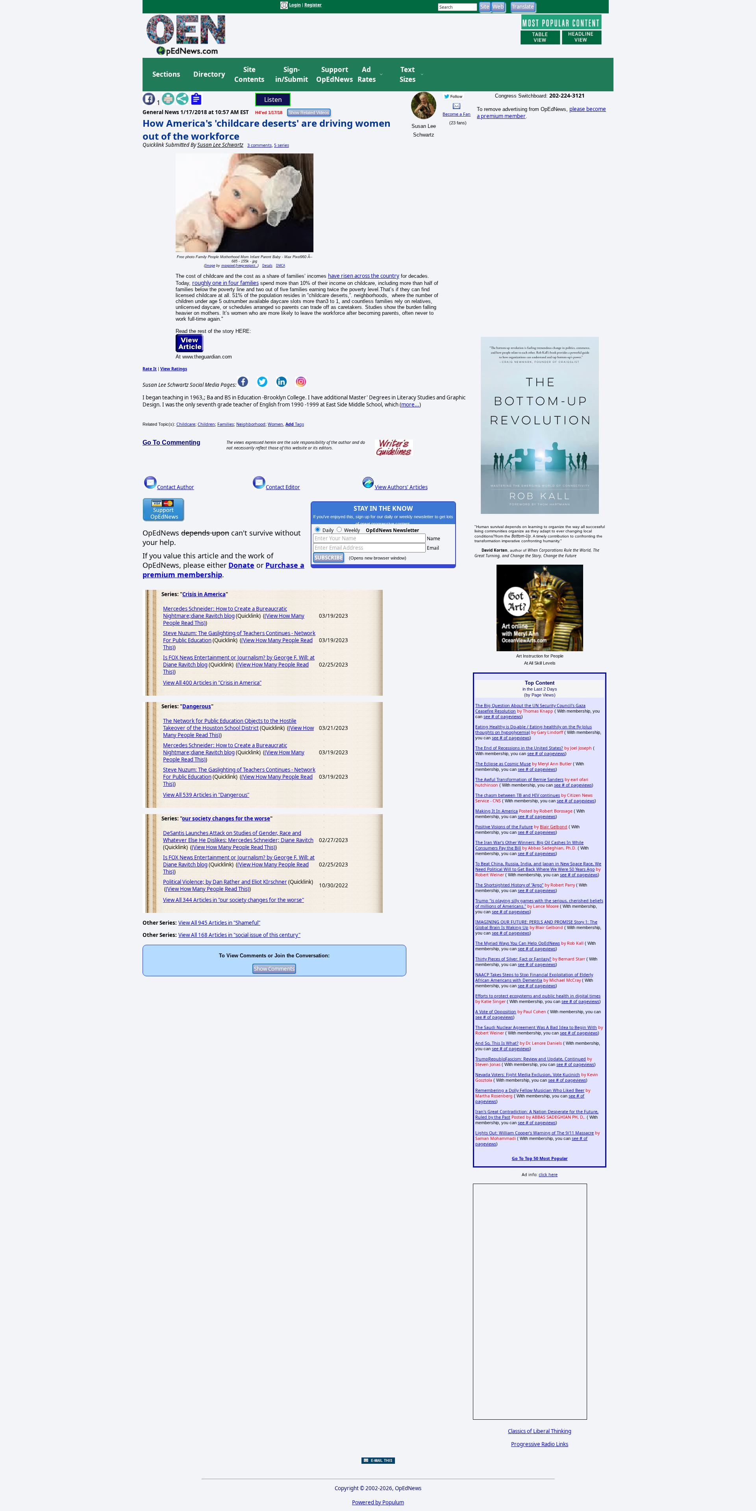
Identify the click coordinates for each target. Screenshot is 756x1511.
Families (225, 424)
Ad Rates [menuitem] (367, 74)
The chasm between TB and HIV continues (517, 795)
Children (206, 424)
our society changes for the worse (226, 818)
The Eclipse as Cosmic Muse (503, 764)
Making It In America (496, 811)
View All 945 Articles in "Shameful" (219, 922)
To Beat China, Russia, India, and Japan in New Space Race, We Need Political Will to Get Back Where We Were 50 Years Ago (538, 866)
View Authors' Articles (401, 487)
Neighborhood (250, 424)
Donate (241, 565)
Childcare (185, 424)
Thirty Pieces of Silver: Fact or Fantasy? (513, 959)
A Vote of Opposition (495, 1011)
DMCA (280, 265)
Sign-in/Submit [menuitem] (290, 74)
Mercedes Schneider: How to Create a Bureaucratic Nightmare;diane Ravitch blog (225, 612)
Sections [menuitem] (166, 74)
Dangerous (196, 706)
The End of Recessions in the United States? (519, 748)
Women (275, 424)
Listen (273, 99)
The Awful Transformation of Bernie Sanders (519, 779)
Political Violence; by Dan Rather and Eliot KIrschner (225, 881)
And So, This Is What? (497, 1043)
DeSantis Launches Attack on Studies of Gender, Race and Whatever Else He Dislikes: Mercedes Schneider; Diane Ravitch (238, 836)
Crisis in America (204, 594)
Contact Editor (283, 487)
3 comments (259, 145)
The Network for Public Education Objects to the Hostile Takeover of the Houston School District (229, 724)
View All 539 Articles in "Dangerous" (206, 794)
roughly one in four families (225, 282)
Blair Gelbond (553, 826)
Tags (294, 424)
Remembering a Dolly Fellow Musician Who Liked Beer (529, 1090)
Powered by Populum (378, 1502)
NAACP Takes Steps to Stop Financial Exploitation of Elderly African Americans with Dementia (534, 977)
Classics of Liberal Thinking (539, 1431)
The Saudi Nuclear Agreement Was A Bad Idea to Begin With (536, 1027)
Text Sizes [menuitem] (407, 74)
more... (410, 404)
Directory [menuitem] (208, 74)
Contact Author (175, 487)
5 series (281, 145)
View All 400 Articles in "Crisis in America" (212, 682)
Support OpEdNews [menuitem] (331, 74)
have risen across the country (363, 275)
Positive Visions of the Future (504, 826)
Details (267, 265)
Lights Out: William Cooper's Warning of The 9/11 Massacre (534, 1133)
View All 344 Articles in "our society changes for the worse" (233, 899)
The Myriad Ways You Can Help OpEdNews (517, 943)
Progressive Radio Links (539, 1444)
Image (210, 265)
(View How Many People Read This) (233, 847)
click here (548, 1174)
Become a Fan (457, 114)
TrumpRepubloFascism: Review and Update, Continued (530, 1059)
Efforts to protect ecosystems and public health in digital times (537, 996)
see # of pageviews (502, 716)
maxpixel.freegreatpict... (239, 265)
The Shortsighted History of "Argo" (509, 885)
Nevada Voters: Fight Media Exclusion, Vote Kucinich (527, 1074)
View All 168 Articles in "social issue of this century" (239, 934)
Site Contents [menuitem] (249, 74)
